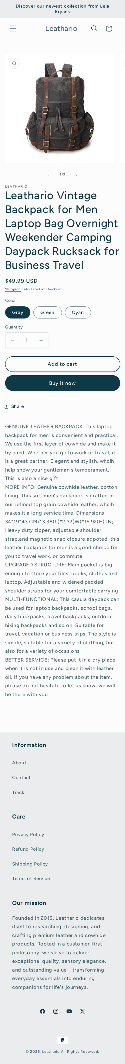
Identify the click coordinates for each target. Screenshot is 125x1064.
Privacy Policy (28, 834)
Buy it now (62, 383)
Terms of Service (31, 878)
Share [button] (17, 406)
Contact (21, 777)
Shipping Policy (30, 864)
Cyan (78, 312)
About (19, 762)
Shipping (13, 289)
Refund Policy (28, 849)
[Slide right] (76, 174)
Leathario (51, 1051)
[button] (13, 28)
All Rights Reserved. (80, 1051)
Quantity (14, 327)
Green (47, 312)
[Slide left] (48, 174)
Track (18, 792)
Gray (17, 312)
